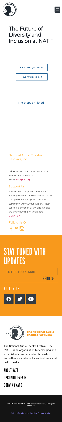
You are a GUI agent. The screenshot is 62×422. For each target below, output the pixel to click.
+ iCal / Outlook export (32, 77)
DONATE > (14, 215)
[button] (58, 10)
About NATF (11, 370)
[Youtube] (31, 299)
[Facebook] (9, 299)
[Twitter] (20, 299)
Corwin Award (13, 385)
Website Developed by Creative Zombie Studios (31, 413)
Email (7, 266)
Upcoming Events (15, 377)
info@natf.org (23, 179)
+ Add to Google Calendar (32, 67)
